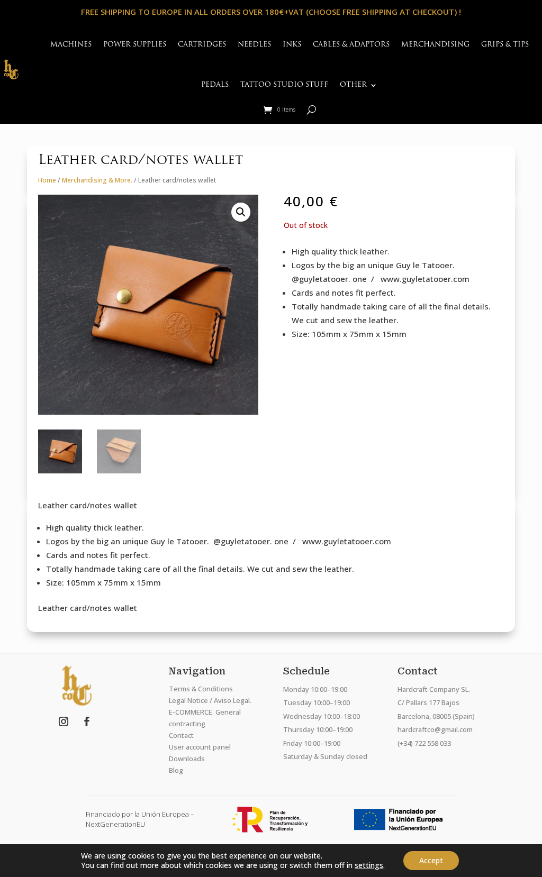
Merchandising (435, 44)
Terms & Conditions (201, 688)
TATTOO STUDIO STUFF (284, 84)
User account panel (200, 747)
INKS (292, 44)
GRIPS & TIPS (505, 44)
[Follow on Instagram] (63, 721)
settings (369, 865)
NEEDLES (254, 44)
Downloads (187, 758)
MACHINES (71, 44)
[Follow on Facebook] (86, 721)
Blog (176, 770)
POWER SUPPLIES (134, 44)
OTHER (353, 84)
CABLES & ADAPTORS (351, 44)
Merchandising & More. (97, 180)
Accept (431, 860)
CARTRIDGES (202, 44)
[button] (240, 212)
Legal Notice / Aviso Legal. (210, 700)
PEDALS (215, 84)
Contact (181, 735)
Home (47, 180)
